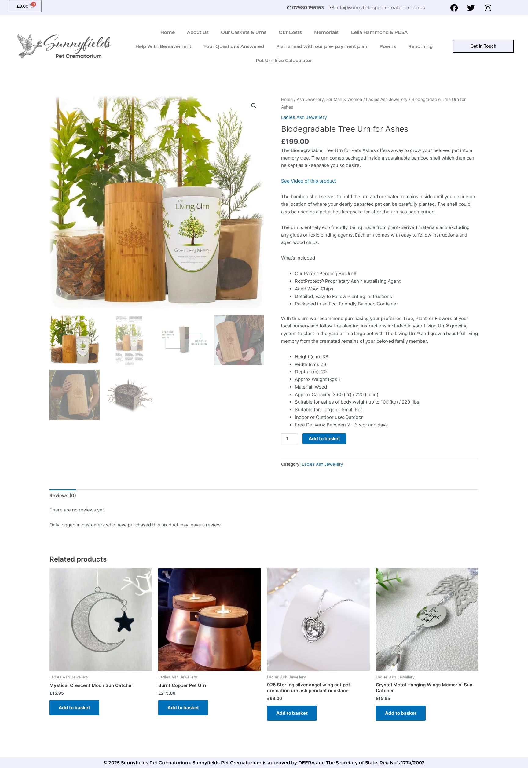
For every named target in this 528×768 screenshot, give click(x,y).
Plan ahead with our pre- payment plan (321, 46)
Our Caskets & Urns (243, 32)
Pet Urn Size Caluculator (284, 60)
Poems (388, 46)
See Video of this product (308, 181)
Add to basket (324, 438)
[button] (253, 105)
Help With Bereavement (163, 46)
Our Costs (290, 32)
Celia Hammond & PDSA (379, 32)
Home (167, 32)
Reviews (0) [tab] (63, 495)
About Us (198, 32)
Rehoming (420, 46)
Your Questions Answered (234, 46)
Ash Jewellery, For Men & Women (329, 99)
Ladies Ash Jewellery (387, 99)
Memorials (326, 32)
